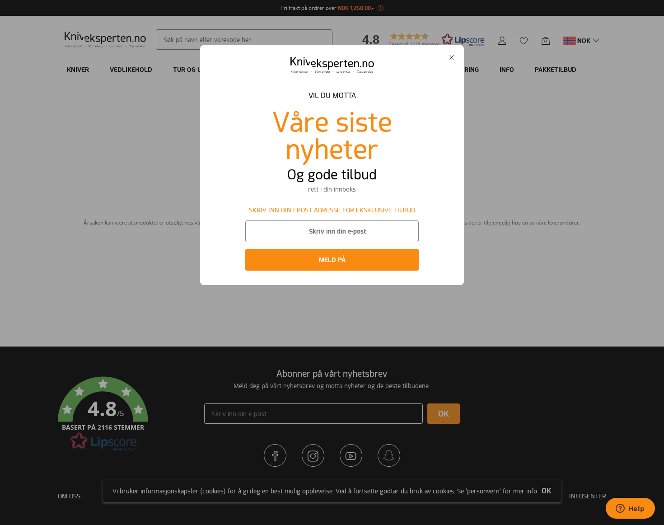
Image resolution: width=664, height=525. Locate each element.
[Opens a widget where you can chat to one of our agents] (630, 509)
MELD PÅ (332, 259)
